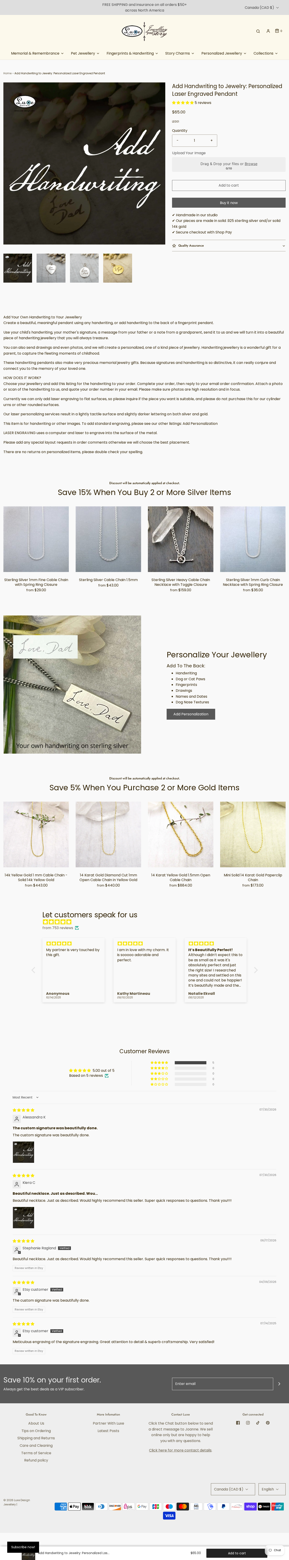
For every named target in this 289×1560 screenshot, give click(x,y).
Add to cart (229, 185)
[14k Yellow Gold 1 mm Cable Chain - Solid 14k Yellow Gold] (36, 834)
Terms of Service (36, 1453)
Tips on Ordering (36, 1430)
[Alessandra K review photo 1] (23, 1152)
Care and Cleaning (36, 1445)
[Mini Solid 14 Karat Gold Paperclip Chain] (253, 834)
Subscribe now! (23, 1547)
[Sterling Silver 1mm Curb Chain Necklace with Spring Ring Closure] (253, 539)
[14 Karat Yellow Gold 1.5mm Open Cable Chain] (180, 834)
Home (7, 73)
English (268, 1489)
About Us (36, 1423)
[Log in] (268, 31)
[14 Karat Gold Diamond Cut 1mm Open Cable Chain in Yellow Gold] (108, 834)
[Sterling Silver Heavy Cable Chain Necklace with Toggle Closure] (180, 539)
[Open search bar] (258, 31)
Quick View (36, 563)
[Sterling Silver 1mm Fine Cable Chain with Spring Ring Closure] (36, 539)
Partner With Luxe (108, 1423)
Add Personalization (190, 714)
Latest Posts (108, 1430)
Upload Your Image (189, 153)
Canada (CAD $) (260, 7)
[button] (17, 268)
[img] (146, 922)
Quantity (179, 130)
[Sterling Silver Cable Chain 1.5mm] (108, 539)
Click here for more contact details (180, 1450)
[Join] (279, 1384)
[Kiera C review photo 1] (23, 1217)
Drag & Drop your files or (228, 163)
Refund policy (36, 1460)
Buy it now (229, 202)
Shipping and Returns (36, 1438)
